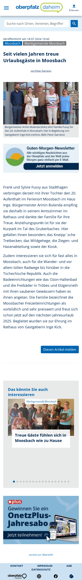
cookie (71, 576)
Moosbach (12, 43)
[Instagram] (39, 576)
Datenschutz (41, 569)
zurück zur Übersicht (41, 554)
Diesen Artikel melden (59, 349)
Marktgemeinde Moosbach (44, 43)
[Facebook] (55, 576)
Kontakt (16, 566)
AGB (69, 566)
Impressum (44, 566)
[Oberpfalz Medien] (17, 576)
